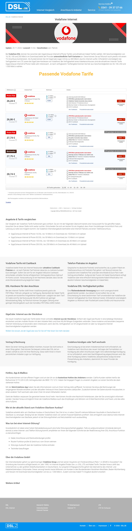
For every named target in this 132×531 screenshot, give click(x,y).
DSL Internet (10, 508)
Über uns (92, 526)
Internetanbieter (42, 508)
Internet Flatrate (42, 510)
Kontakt (82, 526)
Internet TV (71, 508)
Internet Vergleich (45, 10)
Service (91, 10)
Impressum (102, 526)
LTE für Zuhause (104, 508)
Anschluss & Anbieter (71, 10)
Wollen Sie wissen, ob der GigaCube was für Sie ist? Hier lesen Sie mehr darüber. (38, 331)
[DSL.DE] (20, 8)
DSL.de (8, 17)
